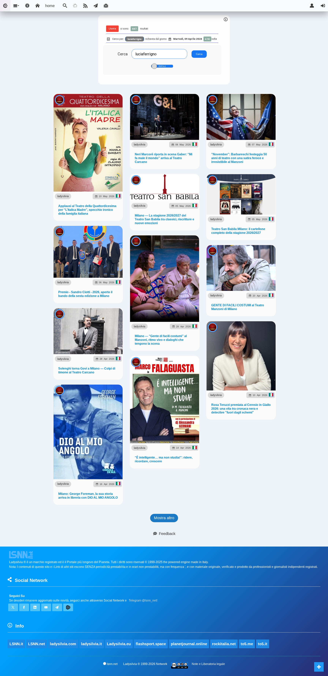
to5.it (262, 644)
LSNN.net (36, 644)
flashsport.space (151, 644)
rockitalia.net (224, 644)
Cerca (123, 54)
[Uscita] (323, 5)
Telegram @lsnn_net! (143, 600)
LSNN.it (16, 644)
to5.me (247, 644)
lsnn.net (112, 664)
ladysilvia (63, 196)
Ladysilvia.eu (119, 644)
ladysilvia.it (91, 644)
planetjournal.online (189, 644)
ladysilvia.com (63, 644)
